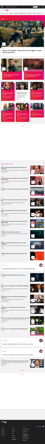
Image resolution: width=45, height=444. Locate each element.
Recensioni (29, 13)
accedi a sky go (39, 426)
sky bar (13, 435)
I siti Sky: (2, 426)
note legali (24, 433)
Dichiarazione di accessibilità (25, 435)
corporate (24, 440)
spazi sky (13, 437)
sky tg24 (2, 431)
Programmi (14, 439)
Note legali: (24, 426)
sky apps (13, 431)
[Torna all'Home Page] (6, 10)
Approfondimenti (22, 13)
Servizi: (13, 426)
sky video (3, 433)
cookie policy (25, 431)
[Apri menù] (1, 10)
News (7, 13)
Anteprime (11, 13)
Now (13, 433)
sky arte (2, 435)
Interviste (16, 13)
